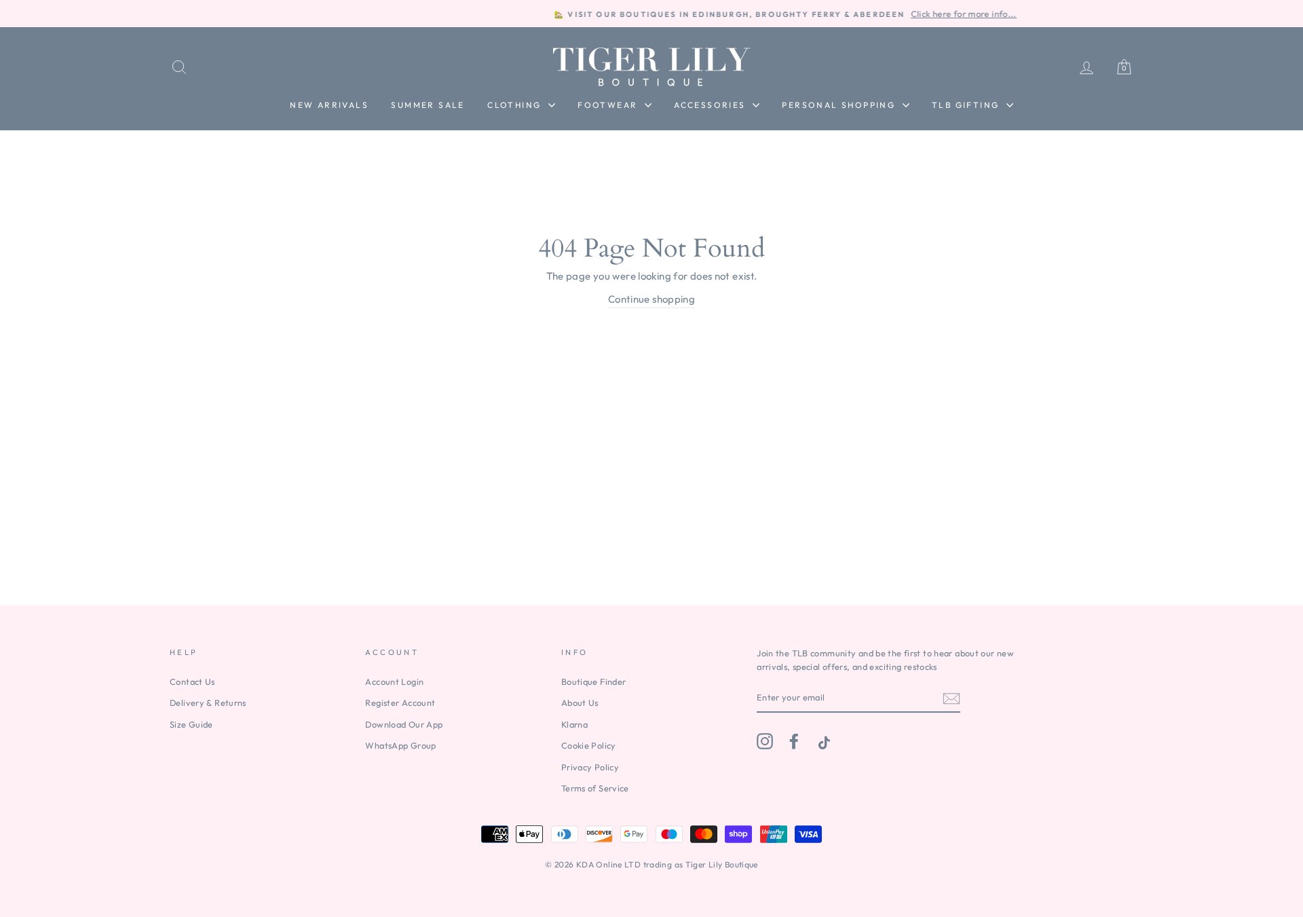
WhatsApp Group (400, 745)
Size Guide (191, 724)
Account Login (394, 681)
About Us (580, 702)
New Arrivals (329, 105)
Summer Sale (427, 105)
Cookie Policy (588, 745)
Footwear (609, 105)
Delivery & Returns (208, 702)
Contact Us (192, 681)
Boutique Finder (593, 681)
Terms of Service (595, 788)
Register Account (400, 702)
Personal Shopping (840, 105)
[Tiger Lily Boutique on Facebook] (794, 741)
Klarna (574, 724)
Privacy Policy (590, 767)
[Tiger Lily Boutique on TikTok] (822, 741)
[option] (651, 13)
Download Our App (403, 724)
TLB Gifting (967, 105)
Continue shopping (651, 299)
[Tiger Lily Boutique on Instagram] (765, 741)
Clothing (516, 105)
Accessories (711, 105)
